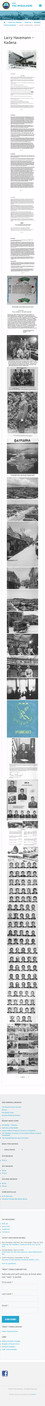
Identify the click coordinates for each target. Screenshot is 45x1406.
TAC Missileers (22, 5)
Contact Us (6, 1232)
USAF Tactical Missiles (9, 1349)
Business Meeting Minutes (11, 1115)
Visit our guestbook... (9, 1263)
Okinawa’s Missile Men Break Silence (14, 1199)
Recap (4, 1170)
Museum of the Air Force (10, 1344)
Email (5, 1305)
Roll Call (5, 1223)
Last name (7, 1294)
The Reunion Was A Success (11, 1107)
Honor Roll (6, 1226)
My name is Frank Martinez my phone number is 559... (21, 1259)
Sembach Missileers (8, 1347)
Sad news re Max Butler (10, 1128)
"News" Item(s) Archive (10, 1331)
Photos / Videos (15, 22)
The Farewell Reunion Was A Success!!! (15, 1138)
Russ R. (34, 1394)
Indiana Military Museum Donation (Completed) (19, 1130)
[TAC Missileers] (6, 5)
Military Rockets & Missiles (11, 1341)
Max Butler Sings (8, 1112)
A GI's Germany (7, 1196)
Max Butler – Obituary (9, 1125)
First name (7, 1282)
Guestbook (6, 1229)
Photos (28, 22)
